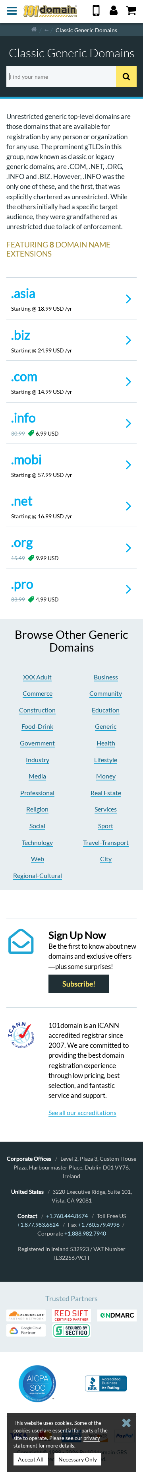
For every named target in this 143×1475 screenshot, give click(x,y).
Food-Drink (37, 726)
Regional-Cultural (37, 875)
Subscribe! (78, 984)
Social (37, 825)
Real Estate (106, 792)
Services (106, 809)
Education (106, 710)
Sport (105, 825)
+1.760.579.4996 (99, 1224)
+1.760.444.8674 (67, 1215)
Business (106, 677)
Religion (37, 809)
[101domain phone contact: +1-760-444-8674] (96, 13)
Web (37, 858)
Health (106, 743)
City (106, 858)
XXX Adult (37, 677)
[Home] (34, 29)
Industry (37, 759)
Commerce (37, 693)
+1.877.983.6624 (38, 1224)
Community (105, 693)
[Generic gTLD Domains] (46, 29)
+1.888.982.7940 (85, 1233)
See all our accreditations (82, 1112)
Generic (105, 726)
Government (37, 743)
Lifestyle (105, 759)
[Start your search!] (126, 76)
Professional (37, 792)
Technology (37, 842)
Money (106, 776)
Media (37, 776)
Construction (37, 710)
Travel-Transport (106, 842)
